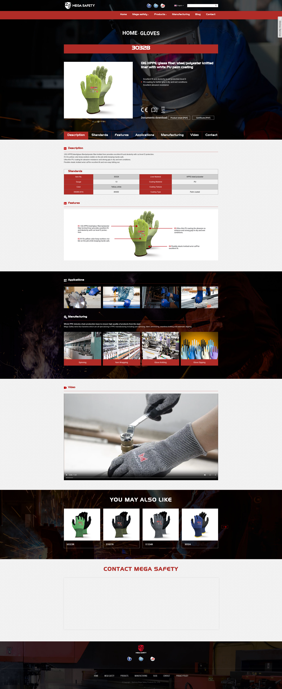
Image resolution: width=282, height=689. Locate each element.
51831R (110, 544)
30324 (188, 544)
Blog (198, 14)
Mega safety (139, 14)
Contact (210, 14)
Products (159, 14)
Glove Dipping (199, 362)
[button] (94, 122)
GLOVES (150, 33)
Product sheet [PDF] (179, 118)
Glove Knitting (160, 362)
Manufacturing (181, 14)
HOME (129, 33)
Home (123, 14)
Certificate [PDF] (203, 118)
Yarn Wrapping (121, 362)
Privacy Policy (182, 675)
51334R (149, 544)
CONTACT (166, 675)
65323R (70, 544)
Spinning (82, 362)
